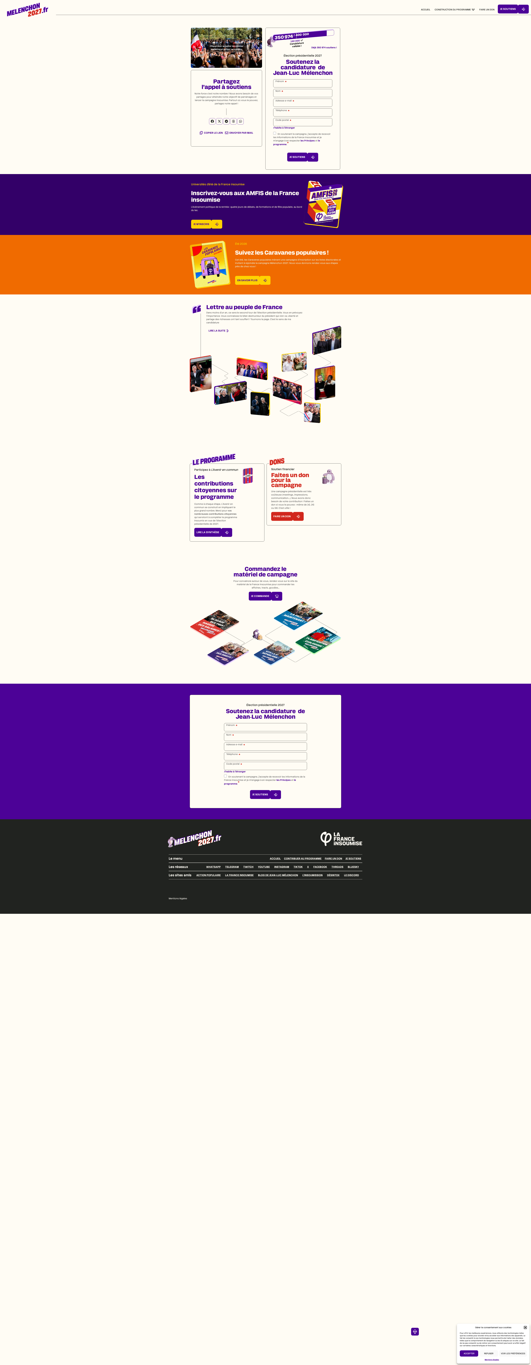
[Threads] (233, 121)
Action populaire (208, 875)
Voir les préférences (513, 1353)
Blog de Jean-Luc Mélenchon (278, 875)
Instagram (281, 866)
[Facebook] (212, 121)
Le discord (351, 875)
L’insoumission (312, 875)
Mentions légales (492, 1360)
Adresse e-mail (283, 100)
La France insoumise (239, 875)
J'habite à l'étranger (284, 127)
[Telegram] (226, 121)
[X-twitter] (219, 121)
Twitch (248, 866)
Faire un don (333, 858)
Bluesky (353, 866)
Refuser (488, 1353)
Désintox (333, 875)
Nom (278, 91)
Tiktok (298, 866)
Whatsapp (213, 866)
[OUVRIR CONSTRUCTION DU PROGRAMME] (473, 9)
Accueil (275, 858)
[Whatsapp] (240, 121)
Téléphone (281, 110)
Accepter (469, 1353)
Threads (337, 866)
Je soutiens (353, 858)
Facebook (320, 866)
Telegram (232, 866)
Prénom (279, 81)
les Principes (307, 140)
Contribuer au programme (303, 858)
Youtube (264, 866)
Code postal (282, 120)
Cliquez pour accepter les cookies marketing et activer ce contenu (226, 48)
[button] (525, 1327)
